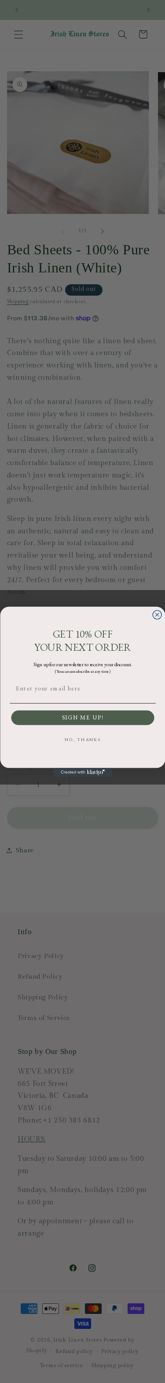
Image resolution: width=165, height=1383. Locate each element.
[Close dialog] (157, 614)
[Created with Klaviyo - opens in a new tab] (82, 772)
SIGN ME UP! (82, 718)
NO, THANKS (82, 739)
